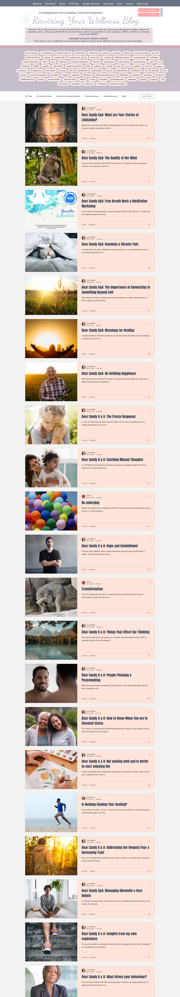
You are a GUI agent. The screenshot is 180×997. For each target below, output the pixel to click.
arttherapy (63, 62)
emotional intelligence (80, 62)
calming (47, 57)
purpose (159, 66)
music (118, 66)
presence (148, 66)
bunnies (41, 79)
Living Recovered (110, 96)
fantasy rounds (54, 79)
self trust (109, 66)
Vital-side (155, 70)
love (71, 70)
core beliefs (50, 70)
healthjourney (36, 70)
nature (44, 62)
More (124, 96)
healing (127, 53)
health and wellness (74, 66)
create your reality (141, 53)
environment (136, 70)
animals (23, 75)
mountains (148, 75)
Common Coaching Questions (68, 96)
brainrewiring (121, 70)
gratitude (137, 66)
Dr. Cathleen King (44, 96)
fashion (83, 79)
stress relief (95, 57)
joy (85, 57)
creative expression (30, 62)
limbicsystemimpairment (105, 75)
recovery (105, 53)
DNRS (36, 66)
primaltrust (76, 84)
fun (146, 70)
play (53, 62)
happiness (26, 66)
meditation (154, 57)
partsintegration (117, 79)
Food (159, 62)
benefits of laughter (118, 84)
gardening (132, 79)
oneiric (92, 79)
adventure (103, 79)
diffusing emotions (122, 57)
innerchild (54, 75)
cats (162, 79)
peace (127, 66)
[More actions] (150, 108)
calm (151, 62)
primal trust (63, 84)
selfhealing (93, 53)
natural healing (70, 79)
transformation (74, 57)
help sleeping (123, 62)
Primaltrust (101, 84)
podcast (154, 79)
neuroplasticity (47, 53)
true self (155, 53)
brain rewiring (31, 53)
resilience (98, 66)
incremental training (38, 75)
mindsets (136, 75)
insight (65, 75)
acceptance (22, 70)
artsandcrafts (82, 70)
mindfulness (124, 75)
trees (165, 70)
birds (88, 66)
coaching (116, 53)
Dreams (109, 70)
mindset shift (80, 53)
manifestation (96, 70)
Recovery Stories (92, 96)
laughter (45, 66)
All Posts (28, 96)
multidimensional (27, 79)
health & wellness (64, 53)
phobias (143, 79)
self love (96, 62)
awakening (88, 84)
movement (160, 75)
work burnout (109, 62)
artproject (75, 75)
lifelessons (87, 75)
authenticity (57, 66)
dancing (62, 70)
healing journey (139, 62)
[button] (91, 4)
